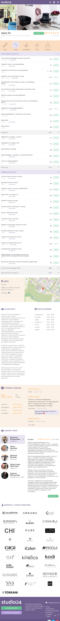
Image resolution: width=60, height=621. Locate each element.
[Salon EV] (55, 615)
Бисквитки (50, 612)
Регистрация (50, 609)
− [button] (26, 282)
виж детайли (12, 60)
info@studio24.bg (53, 603)
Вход (48, 607)
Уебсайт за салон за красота (34, 608)
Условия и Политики (53, 611)
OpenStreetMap (57, 301)
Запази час (38, 33)
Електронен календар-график (35, 606)
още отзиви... (31, 424)
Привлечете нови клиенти (34, 604)
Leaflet (51, 301)
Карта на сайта (30, 610)
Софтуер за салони (11, 613)
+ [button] (26, 279)
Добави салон (11, 608)
